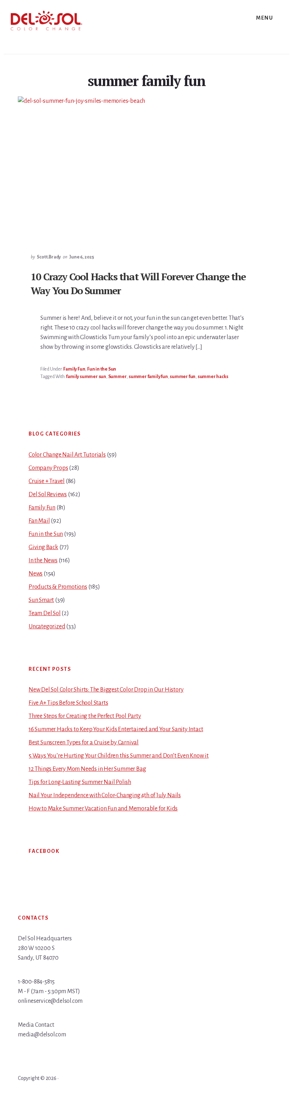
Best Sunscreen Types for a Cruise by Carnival (84, 742)
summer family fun (148, 376)
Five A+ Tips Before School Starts (68, 703)
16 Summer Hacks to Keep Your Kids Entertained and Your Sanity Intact (116, 729)
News (36, 573)
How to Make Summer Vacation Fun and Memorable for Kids (103, 808)
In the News (43, 560)
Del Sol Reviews (48, 494)
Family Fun (74, 369)
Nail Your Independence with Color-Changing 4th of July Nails (105, 795)
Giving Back (43, 547)
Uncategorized (47, 626)
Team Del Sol (45, 613)
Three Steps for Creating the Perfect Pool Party (85, 716)
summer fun (182, 376)
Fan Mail (39, 521)
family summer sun (86, 376)
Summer (117, 376)
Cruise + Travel (47, 481)
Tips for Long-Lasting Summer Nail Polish (80, 782)
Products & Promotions (58, 587)
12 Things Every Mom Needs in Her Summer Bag (87, 769)
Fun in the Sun (101, 369)
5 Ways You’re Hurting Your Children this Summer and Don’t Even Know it (119, 756)
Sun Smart (41, 600)
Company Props (48, 468)
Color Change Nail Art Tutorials (67, 455)
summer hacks (213, 376)
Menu (264, 18)
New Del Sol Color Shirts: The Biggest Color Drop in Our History (106, 690)
